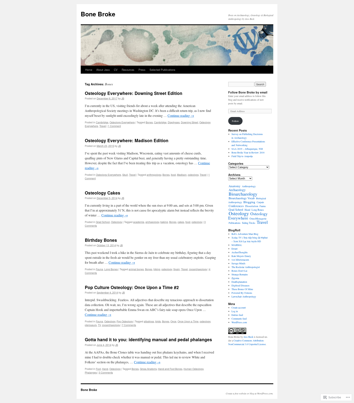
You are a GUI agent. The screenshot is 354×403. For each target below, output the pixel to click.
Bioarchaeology (243, 194)
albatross (149, 321)
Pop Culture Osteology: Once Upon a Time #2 (132, 287)
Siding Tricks (248, 222)
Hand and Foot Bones (170, 368)
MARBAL (236, 245)
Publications (235, 222)
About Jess (103, 70)
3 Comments (106, 372)
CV (116, 70)
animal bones (136, 269)
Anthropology (249, 186)
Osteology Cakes (102, 193)
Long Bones (111, 269)
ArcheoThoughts (239, 252)
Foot (98, 368)
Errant (234, 248)
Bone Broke (98, 13)
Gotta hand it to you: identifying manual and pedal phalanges (148, 339)
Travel (102, 126)
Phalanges (91, 372)
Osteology (116, 222)
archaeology (152, 222)
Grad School (103, 222)
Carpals (260, 202)
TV (99, 325)
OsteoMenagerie (258, 218)
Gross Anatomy (148, 368)
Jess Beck (248, 336)
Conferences (236, 206)
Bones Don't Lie (239, 270)
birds (158, 321)
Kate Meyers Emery (241, 256)
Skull (125, 174)
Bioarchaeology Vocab (242, 198)
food (173, 174)
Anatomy (235, 186)
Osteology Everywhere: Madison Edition (126, 140)
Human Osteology (193, 368)
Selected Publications (162, 70)
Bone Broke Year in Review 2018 (247, 152)
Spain (176, 269)
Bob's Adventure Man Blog (244, 233)
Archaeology (237, 190)
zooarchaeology (198, 269)
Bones (149, 122)
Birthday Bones (101, 240)
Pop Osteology (125, 321)
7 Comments (129, 325)
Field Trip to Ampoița (242, 156)
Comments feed (239, 318)
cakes (181, 222)
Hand (105, 368)
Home (88, 70)
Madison (182, 174)
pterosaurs (91, 325)
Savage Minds (238, 263)
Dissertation (251, 206)
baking (164, 222)
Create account (238, 307)
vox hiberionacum (240, 259)
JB (122, 98)
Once (173, 321)
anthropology (154, 174)
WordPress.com (239, 322)
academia (138, 222)
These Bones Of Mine (242, 289)
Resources (128, 70)
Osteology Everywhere (122, 122)
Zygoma (235, 278)
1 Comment (114, 126)
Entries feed (237, 314)
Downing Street (189, 122)
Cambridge (102, 122)
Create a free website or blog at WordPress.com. (249, 393)
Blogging (249, 202)
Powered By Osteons (241, 292)
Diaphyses (174, 122)
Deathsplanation (239, 281)
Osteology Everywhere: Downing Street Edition (133, 93)
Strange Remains (239, 274)
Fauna (99, 269)
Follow (235, 121)
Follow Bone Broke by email (247, 92)
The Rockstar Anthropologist (245, 267)
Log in (234, 311)
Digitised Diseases (240, 285)
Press (141, 70)
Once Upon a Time (188, 321)
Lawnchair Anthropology (243, 296)
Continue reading (181, 115)
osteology (193, 174)
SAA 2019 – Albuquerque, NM (247, 148)
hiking (156, 269)
